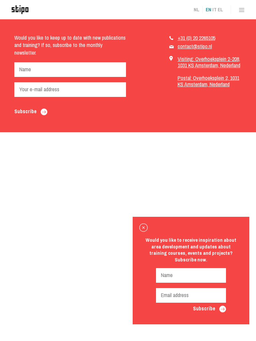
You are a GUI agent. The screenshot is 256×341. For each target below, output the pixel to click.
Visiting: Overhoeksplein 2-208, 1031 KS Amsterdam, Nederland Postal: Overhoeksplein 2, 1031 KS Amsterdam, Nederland (209, 72)
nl (196, 9)
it (214, 9)
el (220, 9)
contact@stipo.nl (195, 46)
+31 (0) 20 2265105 (196, 38)
